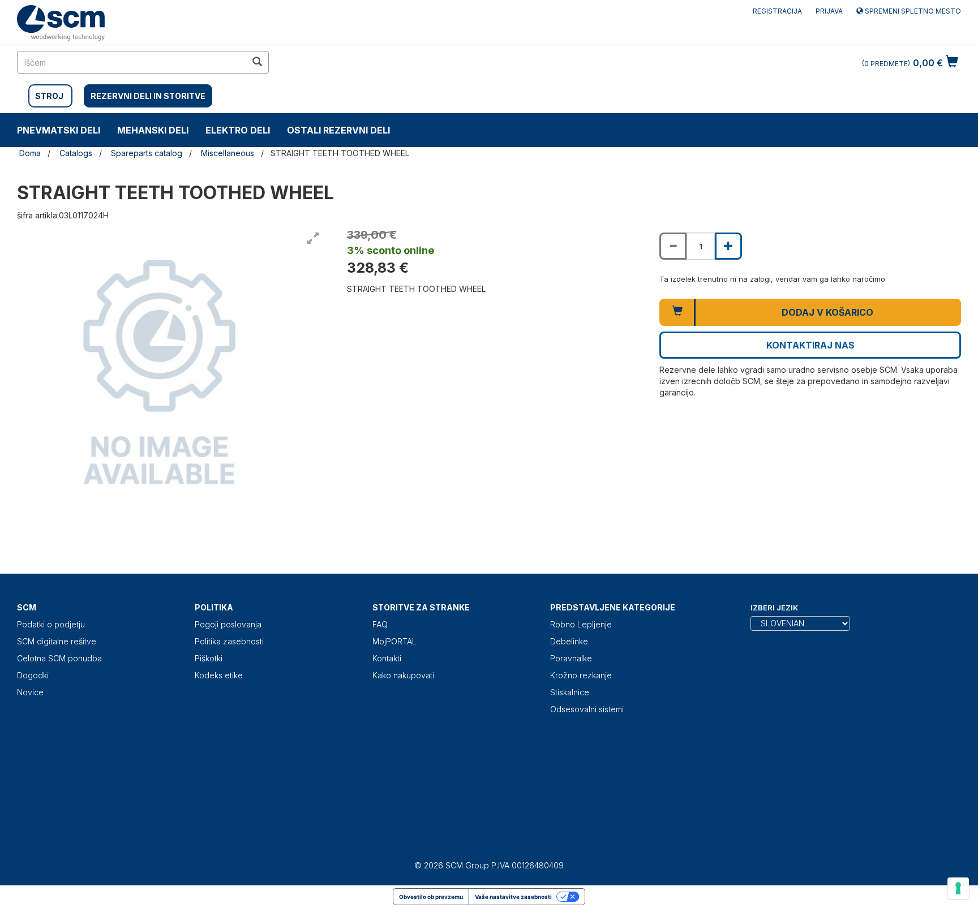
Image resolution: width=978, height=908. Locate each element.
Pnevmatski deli (58, 130)
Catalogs (75, 153)
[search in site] (257, 62)
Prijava (829, 11)
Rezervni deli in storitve (148, 96)
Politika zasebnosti (229, 641)
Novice (30, 692)
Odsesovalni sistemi (587, 709)
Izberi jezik (774, 607)
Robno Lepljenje (581, 624)
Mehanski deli (152, 130)
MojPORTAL (394, 641)
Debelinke (569, 641)
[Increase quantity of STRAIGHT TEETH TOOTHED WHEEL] (728, 246)
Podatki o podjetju (51, 624)
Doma (30, 153)
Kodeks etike (219, 675)
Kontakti (386, 658)
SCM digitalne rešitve (56, 641)
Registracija (777, 11)
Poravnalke (571, 658)
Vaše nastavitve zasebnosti (513, 896)
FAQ (380, 624)
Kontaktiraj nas (810, 345)
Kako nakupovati (403, 675)
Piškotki (208, 658)
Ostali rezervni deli (338, 130)
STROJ (49, 96)
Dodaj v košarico (827, 312)
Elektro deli (237, 130)
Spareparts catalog (146, 153)
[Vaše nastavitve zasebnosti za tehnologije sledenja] (958, 888)
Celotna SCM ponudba (59, 658)
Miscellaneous (227, 153)
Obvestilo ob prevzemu (431, 896)
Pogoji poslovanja (228, 624)
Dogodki (33, 675)
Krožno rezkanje (581, 675)
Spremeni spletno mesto (912, 11)
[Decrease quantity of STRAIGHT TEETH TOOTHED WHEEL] (673, 246)
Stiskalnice (569, 692)
